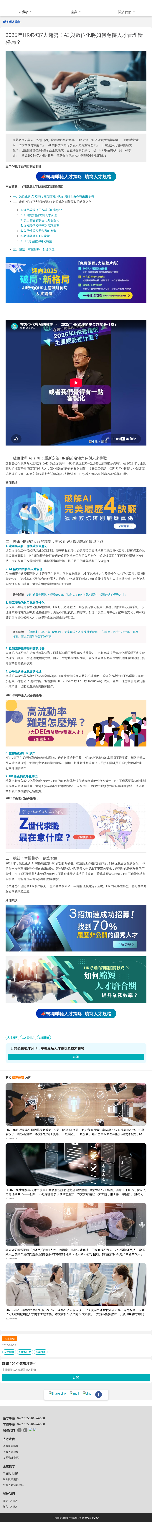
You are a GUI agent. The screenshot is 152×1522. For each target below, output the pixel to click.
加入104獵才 (10, 1506)
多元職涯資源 (11, 1457)
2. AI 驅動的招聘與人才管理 (38, 215)
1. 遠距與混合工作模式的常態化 (41, 210)
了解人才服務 (11, 1452)
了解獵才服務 (11, 1473)
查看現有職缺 (11, 1446)
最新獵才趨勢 (11, 1479)
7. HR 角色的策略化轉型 (36, 241)
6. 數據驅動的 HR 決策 (35, 236)
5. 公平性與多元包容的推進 (38, 231)
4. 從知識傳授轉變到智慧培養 (39, 225)
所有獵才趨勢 (12, 22)
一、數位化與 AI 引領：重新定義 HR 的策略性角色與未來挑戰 (53, 196)
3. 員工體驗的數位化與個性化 (39, 220)
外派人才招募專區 (13, 1485)
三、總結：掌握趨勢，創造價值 (33, 249)
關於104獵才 (10, 1500)
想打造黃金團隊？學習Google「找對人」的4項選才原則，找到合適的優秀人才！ (77, 594)
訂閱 (76, 1377)
